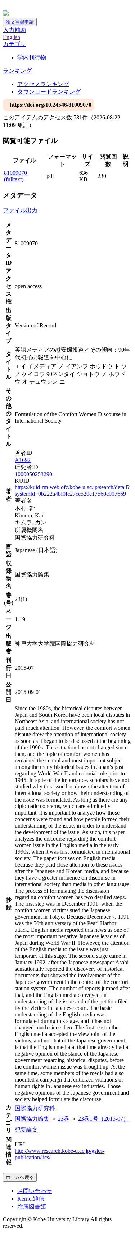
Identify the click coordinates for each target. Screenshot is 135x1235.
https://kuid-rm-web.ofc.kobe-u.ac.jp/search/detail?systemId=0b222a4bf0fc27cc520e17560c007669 (72, 490)
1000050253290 (33, 474)
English (11, 37)
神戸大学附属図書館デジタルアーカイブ (55, 6)
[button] (14, 44)
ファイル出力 (20, 210)
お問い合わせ (34, 1191)
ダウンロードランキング (49, 92)
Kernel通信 (30, 1199)
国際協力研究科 (35, 1108)
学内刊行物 (31, 57)
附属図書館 (31, 1206)
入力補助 (14, 30)
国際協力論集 (32, 1119)
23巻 (63, 1119)
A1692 (23, 460)
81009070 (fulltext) (15, 176)
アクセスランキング (43, 84)
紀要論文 (26, 1129)
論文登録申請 (20, 22)
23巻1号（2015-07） (103, 1119)
